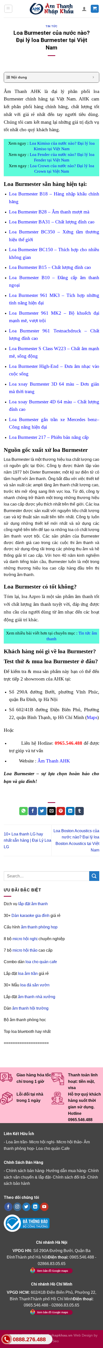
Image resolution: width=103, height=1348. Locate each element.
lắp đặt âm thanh (33, 904)
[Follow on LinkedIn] (35, 1207)
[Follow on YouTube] (44, 1207)
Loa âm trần (16, 1142)
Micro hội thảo (69, 1142)
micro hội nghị (25, 939)
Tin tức (52, 26)
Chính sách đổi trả (69, 1177)
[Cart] (95, 9)
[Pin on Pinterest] (60, 811)
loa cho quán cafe (41, 962)
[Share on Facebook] (32, 811)
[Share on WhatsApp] (23, 811)
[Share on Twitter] (42, 811)
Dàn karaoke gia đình (31, 915)
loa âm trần (28, 973)
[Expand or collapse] (93, 77)
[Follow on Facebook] (8, 1207)
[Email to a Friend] (51, 811)
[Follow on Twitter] (26, 1207)
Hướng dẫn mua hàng (66, 1171)
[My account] (84, 8)
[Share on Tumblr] (79, 811)
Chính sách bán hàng (25, 1171)
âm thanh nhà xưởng (36, 997)
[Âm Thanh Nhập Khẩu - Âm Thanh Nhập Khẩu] (51, 9)
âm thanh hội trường (30, 1008)
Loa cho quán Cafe (53, 1148)
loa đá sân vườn (35, 985)
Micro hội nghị (41, 1142)
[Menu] (8, 9)
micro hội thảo (25, 950)
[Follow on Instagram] (17, 1207)
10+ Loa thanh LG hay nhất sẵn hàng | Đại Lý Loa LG (27, 840)
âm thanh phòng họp (39, 927)
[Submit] (94, 876)
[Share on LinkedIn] (70, 811)
